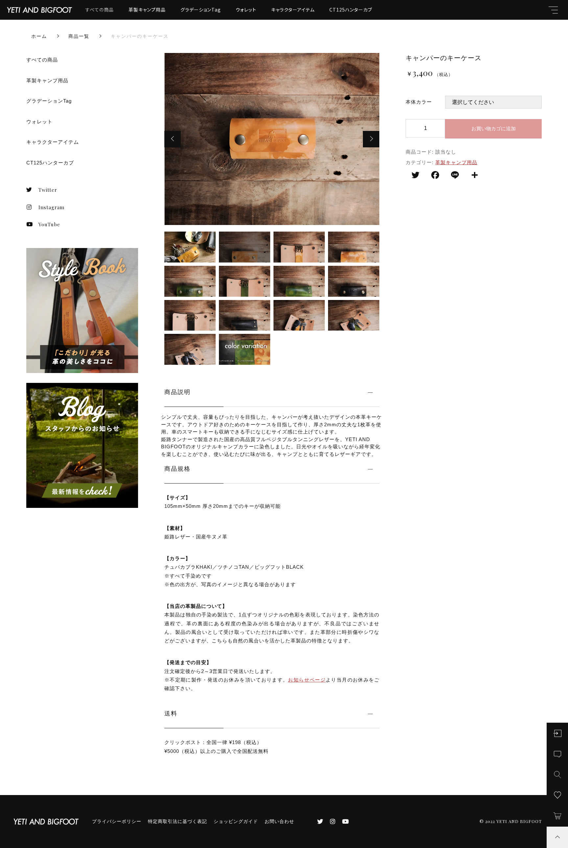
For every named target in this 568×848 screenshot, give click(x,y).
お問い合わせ (279, 821)
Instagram (51, 207)
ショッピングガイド (236, 821)
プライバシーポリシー (116, 821)
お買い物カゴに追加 (493, 128)
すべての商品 (99, 9)
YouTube (49, 224)
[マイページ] (557, 733)
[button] (172, 139)
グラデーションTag (200, 9)
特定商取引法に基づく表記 (177, 821)
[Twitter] (415, 176)
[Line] (455, 176)
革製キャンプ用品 (147, 9)
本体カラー (419, 102)
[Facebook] (435, 176)
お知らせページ (307, 680)
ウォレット (246, 9)
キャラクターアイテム (293, 9)
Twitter (47, 190)
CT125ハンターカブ (350, 9)
